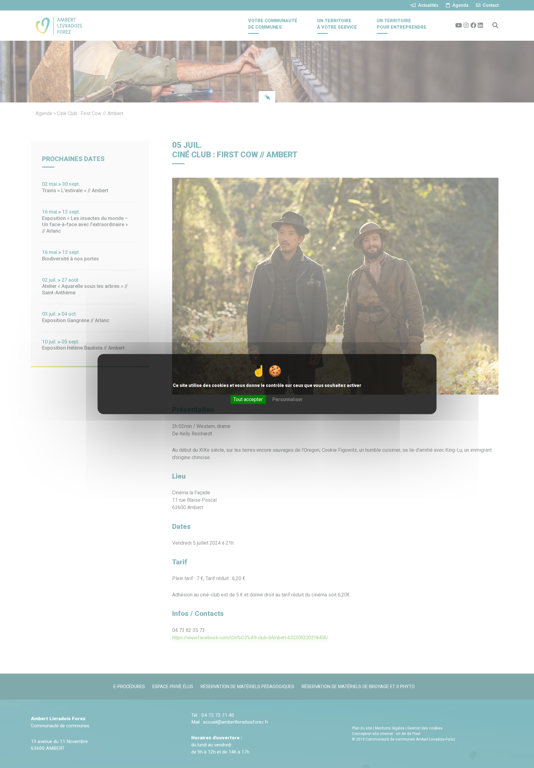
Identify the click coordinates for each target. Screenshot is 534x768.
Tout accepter (248, 399)
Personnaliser (287, 399)
